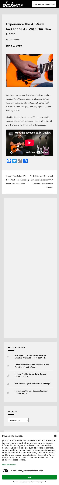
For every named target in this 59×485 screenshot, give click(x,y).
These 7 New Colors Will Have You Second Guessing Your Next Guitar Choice (17, 179)
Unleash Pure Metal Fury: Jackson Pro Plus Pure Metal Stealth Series (32, 365)
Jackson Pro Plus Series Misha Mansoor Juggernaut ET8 (31, 375)
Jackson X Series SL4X (39, 102)
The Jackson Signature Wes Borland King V (32, 383)
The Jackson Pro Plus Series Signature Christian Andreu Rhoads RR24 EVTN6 (30, 356)
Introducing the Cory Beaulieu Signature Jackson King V (31, 392)
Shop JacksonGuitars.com (44, 4)
